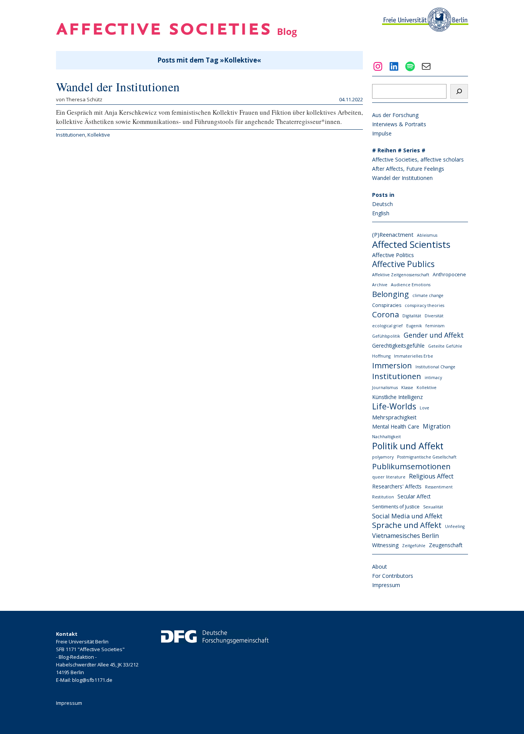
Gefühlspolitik (386, 336)
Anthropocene (449, 274)
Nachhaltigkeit (386, 436)
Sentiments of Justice (396, 506)
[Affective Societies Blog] (176, 35)
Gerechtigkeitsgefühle (398, 345)
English (380, 213)
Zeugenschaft (445, 545)
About (379, 566)
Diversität (434, 315)
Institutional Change (435, 366)
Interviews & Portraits (399, 124)
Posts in (383, 194)
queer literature (388, 477)
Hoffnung (381, 356)
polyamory (383, 457)
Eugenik (414, 325)
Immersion (392, 365)
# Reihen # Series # (398, 150)
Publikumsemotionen (411, 466)
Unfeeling (455, 526)
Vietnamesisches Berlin (405, 535)
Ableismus (427, 235)
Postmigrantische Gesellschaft (426, 457)
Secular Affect (413, 496)
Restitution (383, 497)
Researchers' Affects (397, 486)
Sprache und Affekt (407, 525)
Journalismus (385, 387)
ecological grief (387, 325)
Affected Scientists (411, 244)
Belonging (390, 294)
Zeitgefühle (413, 545)
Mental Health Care (395, 426)
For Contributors (392, 575)
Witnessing (385, 545)
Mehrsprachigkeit (394, 417)
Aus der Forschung (395, 115)
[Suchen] (459, 91)
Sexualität (433, 507)
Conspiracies (386, 305)
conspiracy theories (424, 305)
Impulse (382, 133)
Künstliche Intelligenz (397, 397)
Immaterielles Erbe (413, 356)
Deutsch (382, 204)
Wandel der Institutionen (118, 86)
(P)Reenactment (393, 234)
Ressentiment (439, 487)
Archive (379, 284)
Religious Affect (431, 476)
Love (424, 408)
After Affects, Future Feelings (408, 168)
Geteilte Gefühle (445, 346)
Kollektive (98, 134)
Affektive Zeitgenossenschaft (400, 274)
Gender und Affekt (434, 335)
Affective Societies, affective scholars (418, 159)
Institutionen (70, 134)
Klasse (407, 387)
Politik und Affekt (407, 445)
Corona (385, 314)
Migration (436, 426)
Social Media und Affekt (407, 515)
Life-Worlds (394, 406)
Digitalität (411, 315)
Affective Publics (403, 264)
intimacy (433, 377)
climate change (427, 295)
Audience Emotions (410, 284)
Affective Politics (393, 255)
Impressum (386, 585)
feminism (435, 325)
